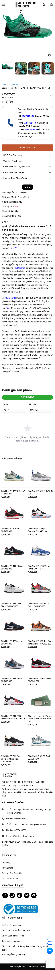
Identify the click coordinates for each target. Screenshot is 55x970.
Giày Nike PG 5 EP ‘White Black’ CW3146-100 (12, 583)
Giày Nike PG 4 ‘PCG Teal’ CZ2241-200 (39, 736)
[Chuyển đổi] (50, 134)
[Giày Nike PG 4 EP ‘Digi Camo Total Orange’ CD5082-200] (41, 604)
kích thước (7, 77)
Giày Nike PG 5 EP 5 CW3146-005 (41, 471)
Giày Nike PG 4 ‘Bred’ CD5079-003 (10, 508)
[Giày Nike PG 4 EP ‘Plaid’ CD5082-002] (14, 642)
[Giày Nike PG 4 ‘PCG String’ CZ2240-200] (14, 454)
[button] (3, 4)
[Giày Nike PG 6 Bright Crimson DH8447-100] (41, 491)
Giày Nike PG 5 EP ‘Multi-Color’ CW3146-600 (38, 583)
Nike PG (15, 63)
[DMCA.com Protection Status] (8, 830)
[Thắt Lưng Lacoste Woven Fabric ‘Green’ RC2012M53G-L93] (41, 679)
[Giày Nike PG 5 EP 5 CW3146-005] (41, 454)
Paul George (19, 247)
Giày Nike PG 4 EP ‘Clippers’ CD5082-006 (13, 546)
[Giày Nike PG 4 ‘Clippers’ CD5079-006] (14, 604)
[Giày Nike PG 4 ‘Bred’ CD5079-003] (14, 492)
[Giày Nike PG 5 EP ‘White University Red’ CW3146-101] (14, 679)
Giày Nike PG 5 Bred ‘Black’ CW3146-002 (39, 658)
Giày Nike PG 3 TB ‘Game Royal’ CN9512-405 (39, 546)
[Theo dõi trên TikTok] (19, 874)
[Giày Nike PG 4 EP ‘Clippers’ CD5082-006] (14, 529)
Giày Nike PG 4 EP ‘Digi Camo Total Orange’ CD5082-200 (40, 621)
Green (4, 63)
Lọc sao (5, 383)
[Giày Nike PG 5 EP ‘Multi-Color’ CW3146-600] (41, 567)
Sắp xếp (32, 383)
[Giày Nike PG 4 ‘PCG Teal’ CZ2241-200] (41, 719)
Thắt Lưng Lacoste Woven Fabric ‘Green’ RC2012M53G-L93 (40, 697)
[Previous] (6, 24)
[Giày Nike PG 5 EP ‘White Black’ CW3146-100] (14, 566)
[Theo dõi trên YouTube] (34, 874)
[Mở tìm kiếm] (43, 4)
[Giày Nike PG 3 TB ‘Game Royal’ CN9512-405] (41, 529)
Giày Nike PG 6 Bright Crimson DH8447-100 (37, 508)
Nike (17, 185)
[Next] (48, 24)
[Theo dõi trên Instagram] (12, 874)
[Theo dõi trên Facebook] (5, 874)
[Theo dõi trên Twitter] (27, 874)
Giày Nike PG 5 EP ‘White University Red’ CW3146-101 (13, 696)
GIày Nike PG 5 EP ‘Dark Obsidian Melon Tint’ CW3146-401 (11, 737)
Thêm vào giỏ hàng (27, 127)
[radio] (5, 81)
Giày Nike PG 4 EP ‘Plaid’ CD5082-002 (11, 658)
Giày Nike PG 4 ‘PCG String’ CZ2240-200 (13, 471)
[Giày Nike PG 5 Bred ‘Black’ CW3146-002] (41, 642)
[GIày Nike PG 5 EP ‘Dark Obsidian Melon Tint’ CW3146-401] (14, 719)
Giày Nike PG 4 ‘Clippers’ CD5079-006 (11, 621)
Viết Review (27, 376)
